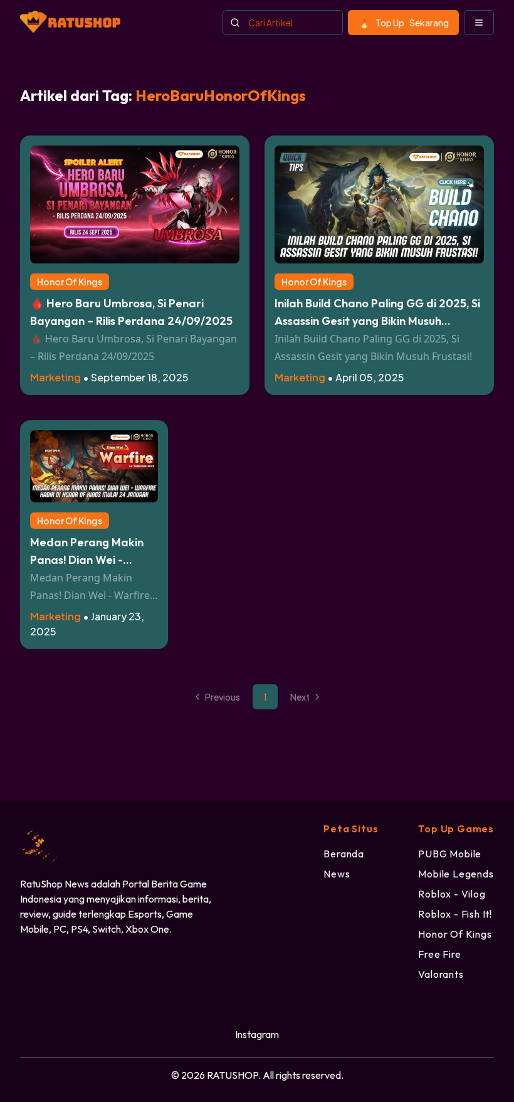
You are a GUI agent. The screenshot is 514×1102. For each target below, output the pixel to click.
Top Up (412, 22)
